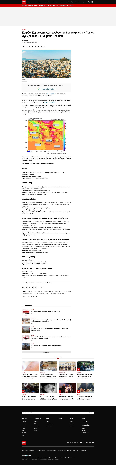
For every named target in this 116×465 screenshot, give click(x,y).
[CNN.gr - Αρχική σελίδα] (24, 443)
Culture (47, 421)
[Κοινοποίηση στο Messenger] (32, 46)
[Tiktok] (87, 442)
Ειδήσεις (30, 2)
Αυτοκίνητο (71, 2)
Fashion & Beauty (50, 423)
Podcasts (84, 422)
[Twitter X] (84, 442)
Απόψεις (72, 423)
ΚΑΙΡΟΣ (30, 291)
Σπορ (63, 2)
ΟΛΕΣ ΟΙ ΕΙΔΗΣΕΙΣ (46, 352)
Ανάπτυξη (36, 421)
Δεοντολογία (32, 450)
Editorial (71, 421)
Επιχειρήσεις (37, 426)
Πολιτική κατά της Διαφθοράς (65, 450)
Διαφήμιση (83, 450)
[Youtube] (93, 442)
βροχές (46, 102)
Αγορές (35, 428)
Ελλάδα (45, 2)
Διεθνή (35, 430)
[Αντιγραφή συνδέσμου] (41, 46)
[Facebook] (81, 442)
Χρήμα (35, 423)
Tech (66, 2)
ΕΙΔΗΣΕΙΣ (53, 294)
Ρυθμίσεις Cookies (41, 450)
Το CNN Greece (85, 432)
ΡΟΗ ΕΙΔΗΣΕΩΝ (27, 305)
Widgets (83, 428)
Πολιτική (35, 2)
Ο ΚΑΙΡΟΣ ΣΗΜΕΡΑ (48, 291)
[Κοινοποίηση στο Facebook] (26, 46)
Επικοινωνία (76, 450)
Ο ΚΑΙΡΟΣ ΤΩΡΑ (67, 291)
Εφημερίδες (81, 2)
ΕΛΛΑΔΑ (24, 29)
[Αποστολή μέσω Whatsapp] (35, 46)
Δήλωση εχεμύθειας (51, 450)
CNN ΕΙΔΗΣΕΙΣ (61, 294)
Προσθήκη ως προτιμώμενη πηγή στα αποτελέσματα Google (47, 88)
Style (53, 2)
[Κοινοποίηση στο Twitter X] (29, 46)
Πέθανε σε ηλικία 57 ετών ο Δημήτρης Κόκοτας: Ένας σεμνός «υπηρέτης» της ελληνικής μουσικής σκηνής (47, 5)
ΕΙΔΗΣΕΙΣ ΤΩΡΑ (25, 296)
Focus (56, 2)
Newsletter (83, 430)
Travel (59, 2)
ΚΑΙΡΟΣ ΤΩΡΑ (58, 291)
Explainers (72, 426)
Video (76, 2)
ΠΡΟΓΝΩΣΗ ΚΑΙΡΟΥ (27, 294)
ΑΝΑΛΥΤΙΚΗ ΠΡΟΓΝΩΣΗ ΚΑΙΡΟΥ (41, 294)
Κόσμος (49, 2)
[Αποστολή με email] (44, 46)
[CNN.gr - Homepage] (24, 2)
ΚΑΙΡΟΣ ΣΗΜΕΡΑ (38, 291)
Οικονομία (40, 2)
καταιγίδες (52, 102)
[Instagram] (90, 442)
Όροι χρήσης (25, 450)
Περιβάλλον (25, 432)
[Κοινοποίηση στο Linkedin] (38, 46)
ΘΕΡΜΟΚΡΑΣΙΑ (34, 296)
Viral (23, 435)
